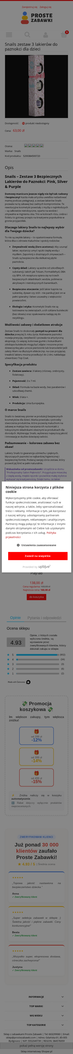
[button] (36, 545)
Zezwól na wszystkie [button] (38, 556)
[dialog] (36, 526)
